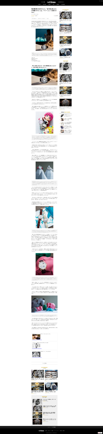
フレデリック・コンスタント (41, 18)
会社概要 (46, 430)
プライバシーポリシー (56, 430)
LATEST (39, 4)
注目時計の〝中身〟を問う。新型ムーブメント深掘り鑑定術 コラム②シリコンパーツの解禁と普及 (66, 21)
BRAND (58, 4)
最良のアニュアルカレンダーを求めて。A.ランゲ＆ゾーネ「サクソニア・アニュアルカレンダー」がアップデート (49, 420)
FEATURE (44, 4)
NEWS (49, 4)
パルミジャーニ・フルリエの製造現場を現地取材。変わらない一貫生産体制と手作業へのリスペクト (51, 379)
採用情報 (63, 430)
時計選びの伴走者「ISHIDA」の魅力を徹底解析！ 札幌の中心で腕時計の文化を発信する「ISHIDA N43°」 (37, 392)
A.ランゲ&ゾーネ (34, 18)
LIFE (53, 4)
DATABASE (63, 4)
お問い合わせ (49, 430)
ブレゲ (47, 18)
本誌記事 (36, 15)
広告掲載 (61, 430)
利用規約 (52, 430)
